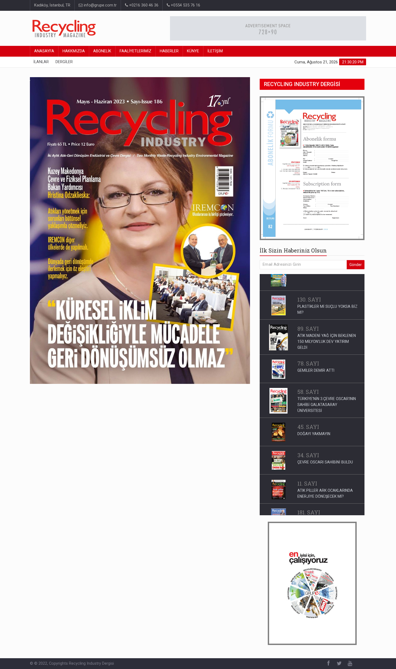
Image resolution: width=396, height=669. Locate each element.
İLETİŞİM (215, 51)
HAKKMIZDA (73, 51)
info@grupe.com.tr (100, 5)
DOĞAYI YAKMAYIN (313, 417)
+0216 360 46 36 (143, 5)
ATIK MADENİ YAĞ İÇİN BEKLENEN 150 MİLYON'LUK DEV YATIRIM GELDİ (326, 325)
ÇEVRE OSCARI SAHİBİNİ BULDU (325, 445)
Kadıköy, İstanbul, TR (52, 5)
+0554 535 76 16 (185, 5)
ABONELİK (102, 51)
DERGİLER (64, 62)
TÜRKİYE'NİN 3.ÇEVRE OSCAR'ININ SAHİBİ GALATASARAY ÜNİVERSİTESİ (326, 388)
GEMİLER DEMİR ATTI (315, 353)
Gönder (355, 264)
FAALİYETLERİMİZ (135, 51)
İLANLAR (41, 62)
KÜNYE (193, 51)
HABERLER (169, 51)
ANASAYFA (44, 51)
